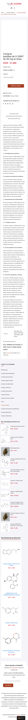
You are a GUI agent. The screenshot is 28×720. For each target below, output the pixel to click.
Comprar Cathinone (6, 387)
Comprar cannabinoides (7, 384)
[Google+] (10, 104)
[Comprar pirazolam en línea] (5, 430)
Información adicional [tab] (14, 116)
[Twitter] (5, 104)
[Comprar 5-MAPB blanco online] (5, 495)
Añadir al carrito (16, 86)
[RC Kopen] (14, 3)
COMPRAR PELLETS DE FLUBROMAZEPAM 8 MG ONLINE (11, 594)
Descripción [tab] (14, 114)
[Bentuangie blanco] (5, 451)
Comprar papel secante (7, 380)
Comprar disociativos (6, 391)
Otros (2, 401)
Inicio (2, 12)
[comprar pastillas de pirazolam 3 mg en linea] (5, 527)
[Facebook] (3, 104)
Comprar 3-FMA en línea (11, 622)
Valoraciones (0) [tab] (14, 118)
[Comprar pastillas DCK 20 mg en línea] (5, 462)
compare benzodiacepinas (7, 373)
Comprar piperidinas (6, 412)
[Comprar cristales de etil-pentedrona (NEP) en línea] (5, 506)
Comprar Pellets (10, 12)
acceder (9, 353)
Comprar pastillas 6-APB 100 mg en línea (11, 564)
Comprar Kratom (5, 394)
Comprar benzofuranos (7, 377)
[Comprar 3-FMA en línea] (5, 484)
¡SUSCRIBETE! (8, 685)
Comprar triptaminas (6, 416)
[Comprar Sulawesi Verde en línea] (5, 516)
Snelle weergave (11, 559)
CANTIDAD (5, 74)
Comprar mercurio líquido (7, 398)
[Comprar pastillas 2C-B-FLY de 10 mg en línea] (5, 473)
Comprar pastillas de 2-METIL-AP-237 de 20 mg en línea (21, 54)
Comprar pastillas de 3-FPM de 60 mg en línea (11, 651)
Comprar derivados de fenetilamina (10, 408)
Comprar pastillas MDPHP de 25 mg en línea (24, 54)
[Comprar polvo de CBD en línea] (5, 440)
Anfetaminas (4, 370)
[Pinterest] (7, 104)
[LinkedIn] (12, 104)
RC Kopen (17, 714)
